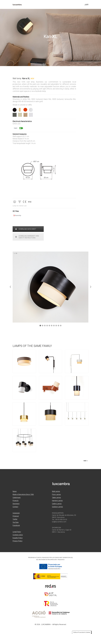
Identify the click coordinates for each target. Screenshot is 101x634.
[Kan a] (24, 387)
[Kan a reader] (50, 387)
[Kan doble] (50, 414)
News (15, 491)
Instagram (16, 513)
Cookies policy (18, 535)
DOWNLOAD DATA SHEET (27, 229)
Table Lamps (56, 497)
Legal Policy (17, 532)
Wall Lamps (56, 491)
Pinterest (16, 516)
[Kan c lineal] (76, 414)
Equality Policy (18, 538)
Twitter (15, 519)
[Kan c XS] (76, 387)
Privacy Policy (17, 541)
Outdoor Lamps (57, 507)
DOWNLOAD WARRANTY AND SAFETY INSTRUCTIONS (29, 237)
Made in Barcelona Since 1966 (23, 494)
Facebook (16, 525)
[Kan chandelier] (24, 440)
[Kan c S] (24, 414)
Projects (15, 501)
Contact (15, 507)
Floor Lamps (56, 494)
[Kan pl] (24, 361)
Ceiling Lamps (57, 504)
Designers (16, 504)
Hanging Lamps (57, 501)
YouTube (16, 522)
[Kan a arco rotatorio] (50, 361)
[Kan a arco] (76, 361)
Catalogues (17, 497)
